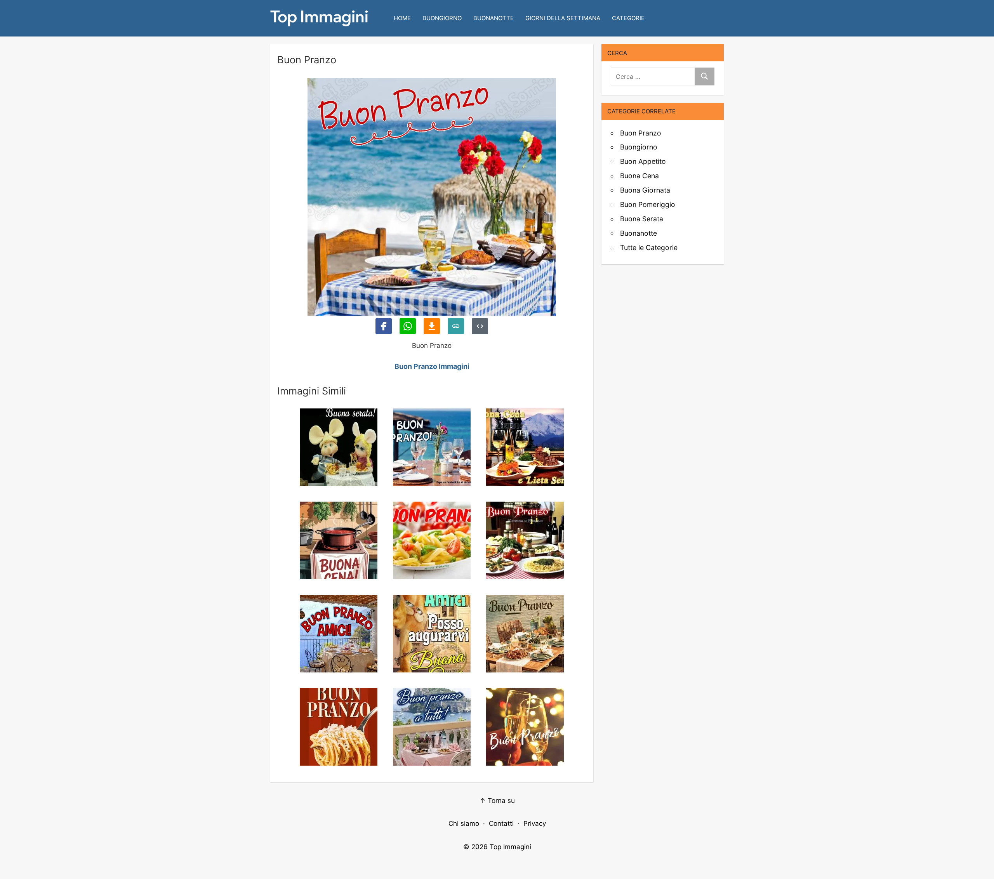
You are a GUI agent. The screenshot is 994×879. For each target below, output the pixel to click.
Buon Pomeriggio (647, 204)
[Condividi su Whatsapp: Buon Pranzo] (408, 326)
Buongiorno (442, 18)
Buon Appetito (643, 161)
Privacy (534, 823)
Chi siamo (463, 823)
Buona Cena (639, 176)
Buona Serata (641, 219)
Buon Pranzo (640, 133)
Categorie (628, 18)
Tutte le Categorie (649, 247)
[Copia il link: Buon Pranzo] (456, 326)
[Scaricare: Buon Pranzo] (432, 326)
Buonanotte (493, 18)
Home (402, 18)
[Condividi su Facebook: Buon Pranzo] (383, 326)
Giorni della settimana (562, 18)
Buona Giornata (645, 190)
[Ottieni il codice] (480, 326)
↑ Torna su (497, 800)
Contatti (501, 823)
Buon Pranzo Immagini (431, 366)
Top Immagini (510, 847)
